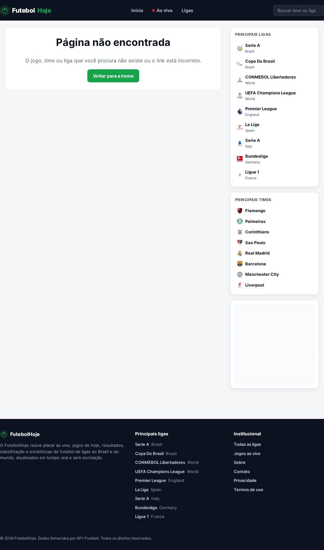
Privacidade (245, 480)
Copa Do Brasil (156, 453)
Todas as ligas (247, 444)
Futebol (31, 10)
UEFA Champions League (166, 471)
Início (137, 10)
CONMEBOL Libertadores (167, 462)
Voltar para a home (113, 76)
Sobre (240, 462)
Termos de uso (248, 489)
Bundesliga (156, 507)
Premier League (159, 480)
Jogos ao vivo (247, 453)
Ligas (187, 10)
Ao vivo (165, 10)
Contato (242, 471)
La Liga (148, 489)
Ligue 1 (150, 516)
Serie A (148, 444)
